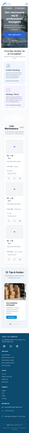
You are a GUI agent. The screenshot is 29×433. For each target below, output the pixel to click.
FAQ (3, 393)
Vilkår (3, 396)
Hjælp (3, 390)
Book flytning (6, 355)
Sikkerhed (5, 379)
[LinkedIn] (17, 346)
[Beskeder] (9, 178)
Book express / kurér (8, 357)
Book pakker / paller (8, 360)
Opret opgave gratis (14, 34)
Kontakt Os (5, 382)
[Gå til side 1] (10, 324)
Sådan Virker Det (7, 376)
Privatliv (4, 398)
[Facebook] (4, 346)
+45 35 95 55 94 (9, 411)
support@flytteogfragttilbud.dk (13, 407)
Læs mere (15, 40)
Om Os (4, 374)
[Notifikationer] (14, 178)
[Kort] (20, 178)
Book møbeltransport (8, 363)
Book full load (6, 365)
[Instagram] (10, 346)
